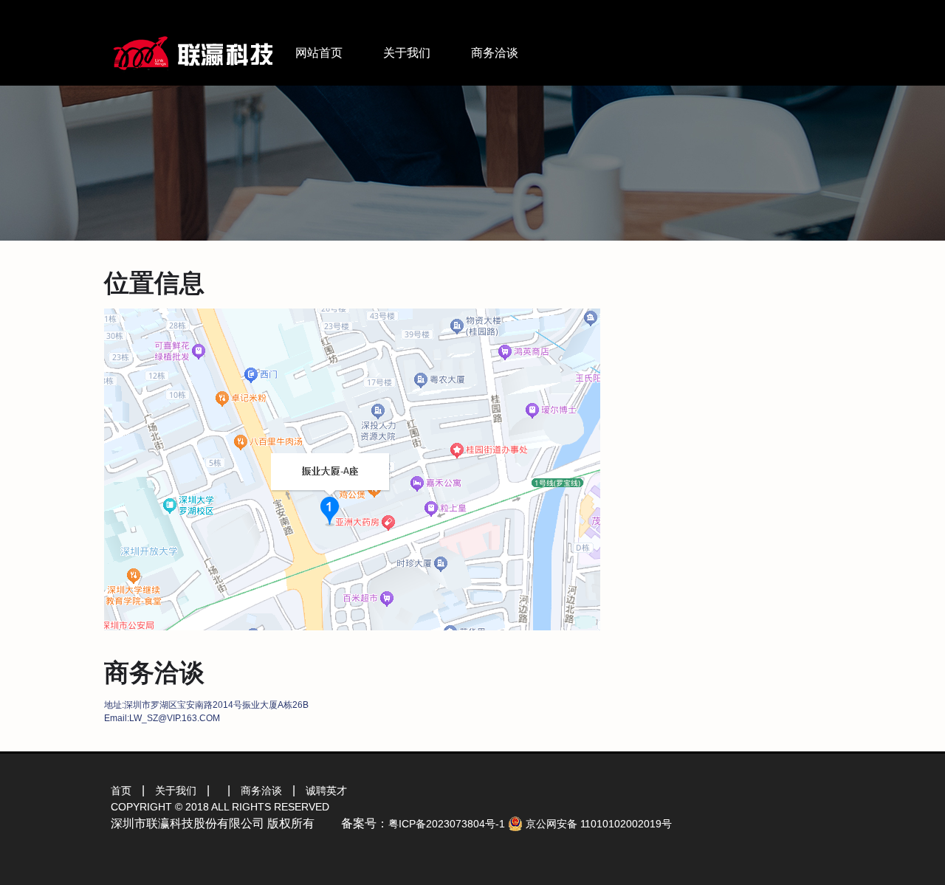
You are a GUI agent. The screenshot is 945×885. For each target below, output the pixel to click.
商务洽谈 (494, 53)
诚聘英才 (326, 790)
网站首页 (319, 53)
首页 (121, 790)
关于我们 (406, 53)
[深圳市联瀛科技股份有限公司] (193, 38)
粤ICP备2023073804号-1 (446, 824)
